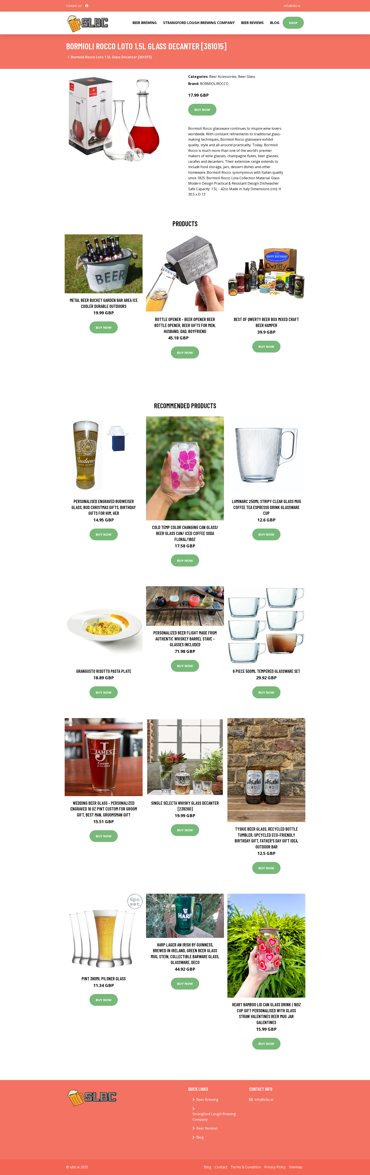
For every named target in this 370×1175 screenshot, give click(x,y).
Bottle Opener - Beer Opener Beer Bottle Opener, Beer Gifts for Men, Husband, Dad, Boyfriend (185, 325)
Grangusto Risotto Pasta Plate (103, 671)
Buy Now (202, 109)
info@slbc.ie (292, 6)
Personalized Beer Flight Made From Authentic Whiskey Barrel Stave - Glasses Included (185, 638)
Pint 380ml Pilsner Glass (104, 978)
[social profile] (87, 6)
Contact (221, 1167)
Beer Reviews (252, 22)
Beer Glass (246, 76)
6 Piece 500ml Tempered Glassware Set (266, 671)
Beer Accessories (222, 76)
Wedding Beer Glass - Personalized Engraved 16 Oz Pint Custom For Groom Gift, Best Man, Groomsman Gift (103, 808)
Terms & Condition (246, 1167)
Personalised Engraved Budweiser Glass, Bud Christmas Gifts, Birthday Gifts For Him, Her (104, 507)
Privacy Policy (275, 1167)
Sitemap (295, 1167)
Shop (293, 23)
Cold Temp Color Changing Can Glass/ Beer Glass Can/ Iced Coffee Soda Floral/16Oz (185, 533)
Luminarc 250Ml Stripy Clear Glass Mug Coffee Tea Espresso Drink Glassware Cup (266, 507)
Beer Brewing (145, 22)
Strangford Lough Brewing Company (199, 22)
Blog (274, 22)
